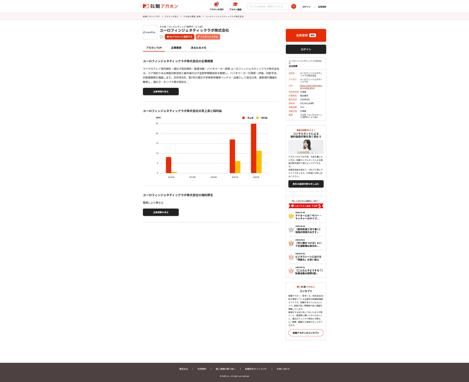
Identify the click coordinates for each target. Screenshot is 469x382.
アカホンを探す (172, 16)
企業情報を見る (161, 91)
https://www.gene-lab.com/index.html (311, 86)
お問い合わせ (283, 368)
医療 (199, 16)
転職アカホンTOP (151, 16)
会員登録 (322, 6)
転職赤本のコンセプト (256, 368)
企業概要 (176, 47)
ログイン (307, 6)
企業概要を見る (161, 212)
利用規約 (201, 368)
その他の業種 (189, 16)
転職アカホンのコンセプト (306, 332)
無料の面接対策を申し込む (306, 183)
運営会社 (183, 368)
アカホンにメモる (209, 36)
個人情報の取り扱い (226, 368)
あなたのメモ (198, 47)
